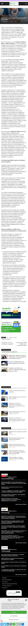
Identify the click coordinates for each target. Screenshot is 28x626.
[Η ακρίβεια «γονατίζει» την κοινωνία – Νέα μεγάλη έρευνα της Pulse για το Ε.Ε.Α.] (4, 369)
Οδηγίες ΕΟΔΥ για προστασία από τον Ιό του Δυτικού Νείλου (12, 487)
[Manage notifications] (2, 621)
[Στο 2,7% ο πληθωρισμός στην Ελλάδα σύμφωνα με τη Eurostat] (4, 363)
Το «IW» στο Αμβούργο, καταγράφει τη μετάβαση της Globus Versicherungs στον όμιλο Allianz (13, 491)
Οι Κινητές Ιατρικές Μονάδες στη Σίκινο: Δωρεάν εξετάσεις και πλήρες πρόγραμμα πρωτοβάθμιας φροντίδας (13, 527)
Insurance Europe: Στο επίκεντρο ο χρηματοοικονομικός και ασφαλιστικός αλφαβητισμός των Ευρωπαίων (11, 499)
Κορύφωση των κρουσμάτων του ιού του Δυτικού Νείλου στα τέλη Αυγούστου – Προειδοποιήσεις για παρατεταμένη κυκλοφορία (13, 517)
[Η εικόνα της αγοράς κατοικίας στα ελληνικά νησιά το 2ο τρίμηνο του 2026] (4, 446)
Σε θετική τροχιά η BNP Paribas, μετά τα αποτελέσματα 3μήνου (21, 344)
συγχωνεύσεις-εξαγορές (6, 339)
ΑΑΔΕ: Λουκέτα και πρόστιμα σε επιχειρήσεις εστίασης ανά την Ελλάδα (12, 559)
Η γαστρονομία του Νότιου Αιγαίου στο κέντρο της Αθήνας (13, 562)
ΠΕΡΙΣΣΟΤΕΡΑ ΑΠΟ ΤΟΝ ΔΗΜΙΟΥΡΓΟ (9, 351)
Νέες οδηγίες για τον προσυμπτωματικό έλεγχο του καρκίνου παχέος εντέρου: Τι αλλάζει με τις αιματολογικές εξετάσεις (14, 532)
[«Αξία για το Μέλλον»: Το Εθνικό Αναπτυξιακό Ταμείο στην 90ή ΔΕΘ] (4, 459)
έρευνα (15, 337)
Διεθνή (3, 358)
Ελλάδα (11, 337)
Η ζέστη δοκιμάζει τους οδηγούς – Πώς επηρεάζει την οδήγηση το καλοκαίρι (13, 495)
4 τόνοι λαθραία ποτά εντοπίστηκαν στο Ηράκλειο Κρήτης (13, 566)
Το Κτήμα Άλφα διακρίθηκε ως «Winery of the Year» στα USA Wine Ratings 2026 (13, 570)
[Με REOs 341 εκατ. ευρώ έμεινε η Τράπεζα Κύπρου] (4, 433)
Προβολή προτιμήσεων (14, 619)
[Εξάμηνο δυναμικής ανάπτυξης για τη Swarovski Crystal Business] (4, 439)
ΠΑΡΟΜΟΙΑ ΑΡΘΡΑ (6, 350)
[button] (26, 600)
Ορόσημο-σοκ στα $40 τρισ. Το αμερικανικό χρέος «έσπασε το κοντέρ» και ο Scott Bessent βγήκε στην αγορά (17, 419)
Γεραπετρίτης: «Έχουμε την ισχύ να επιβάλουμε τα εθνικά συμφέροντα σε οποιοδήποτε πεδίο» (17, 357)
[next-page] (4, 374)
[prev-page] (2, 374)
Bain (7, 337)
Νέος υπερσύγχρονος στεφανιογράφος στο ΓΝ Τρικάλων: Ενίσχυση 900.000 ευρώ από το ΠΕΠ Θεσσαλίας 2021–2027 (12, 522)
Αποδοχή (14, 612)
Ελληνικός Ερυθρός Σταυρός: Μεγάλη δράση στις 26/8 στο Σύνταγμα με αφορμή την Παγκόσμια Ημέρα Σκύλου (14, 483)
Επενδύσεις (6, 6)
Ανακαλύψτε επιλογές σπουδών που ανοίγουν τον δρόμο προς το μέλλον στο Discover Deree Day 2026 (17, 452)
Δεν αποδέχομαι (14, 616)
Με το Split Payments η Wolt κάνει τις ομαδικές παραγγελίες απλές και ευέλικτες (12, 555)
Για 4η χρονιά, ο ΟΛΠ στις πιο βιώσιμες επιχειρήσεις (7, 343)
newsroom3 (5, 21)
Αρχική (2, 6)
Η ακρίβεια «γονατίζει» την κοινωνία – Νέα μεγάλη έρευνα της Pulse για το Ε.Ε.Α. (17, 369)
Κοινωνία (3, 371)
